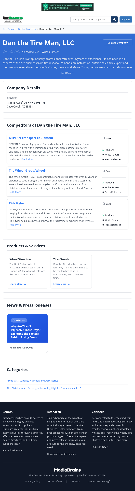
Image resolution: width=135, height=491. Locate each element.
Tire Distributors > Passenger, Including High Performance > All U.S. (44, 388)
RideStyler (16, 203)
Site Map (75, 481)
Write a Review (50, 51)
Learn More (16, 284)
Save (108, 138)
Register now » (100, 446)
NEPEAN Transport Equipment (31, 138)
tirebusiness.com (98, 481)
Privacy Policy (32, 481)
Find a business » (12, 450)
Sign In (126, 19)
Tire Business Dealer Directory (19, 29)
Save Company (119, 42)
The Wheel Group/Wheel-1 (28, 170)
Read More (27, 159)
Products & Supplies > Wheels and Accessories (32, 380)
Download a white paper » (61, 454)
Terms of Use (55, 481)
